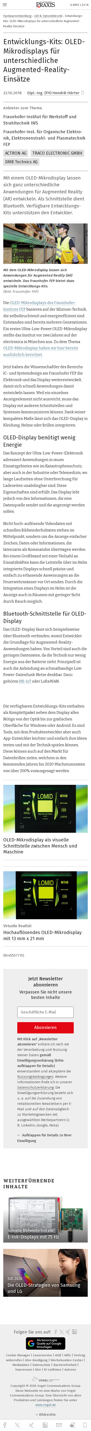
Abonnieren (45, 1027)
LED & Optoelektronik (48, 16)
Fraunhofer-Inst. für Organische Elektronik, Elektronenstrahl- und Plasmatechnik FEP (44, 138)
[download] (72, 1425)
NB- (22, 681)
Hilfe (68, 1355)
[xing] (32, 1425)
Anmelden (79, 5)
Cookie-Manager (18, 1355)
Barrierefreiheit (65, 1365)
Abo (38, 1370)
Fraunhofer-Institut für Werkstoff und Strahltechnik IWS (40, 120)
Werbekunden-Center (67, 1360)
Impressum (24, 1370)
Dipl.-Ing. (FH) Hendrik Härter (53, 92)
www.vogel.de (45, 1405)
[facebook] (5, 1425)
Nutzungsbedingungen (35, 1077)
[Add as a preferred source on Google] (45, 1343)
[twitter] (18, 1425)
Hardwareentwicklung (17, 16)
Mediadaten (21, 1365)
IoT (28, 681)
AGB (58, 1355)
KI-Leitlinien (53, 1370)
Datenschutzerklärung (35, 1087)
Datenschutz (41, 1365)
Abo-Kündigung (37, 1360)
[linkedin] (45, 1425)
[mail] (59, 1425)
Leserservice (43, 1355)
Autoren (70, 1370)
